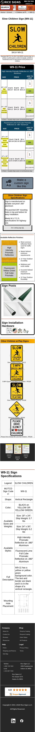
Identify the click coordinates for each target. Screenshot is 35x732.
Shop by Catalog (25, 631)
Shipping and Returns (9, 651)
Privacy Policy (24, 648)
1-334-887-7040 (8, 671)
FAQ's (4, 648)
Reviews (5, 637)
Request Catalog (25, 634)
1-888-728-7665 (8, 666)
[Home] (10, 3)
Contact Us (6, 634)
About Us (5, 631)
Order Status (23, 637)
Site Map (5, 654)
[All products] (22, 7)
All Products (23, 640)
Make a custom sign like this (21, 183)
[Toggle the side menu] (14, 7)
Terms (21, 651)
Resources (6, 640)
